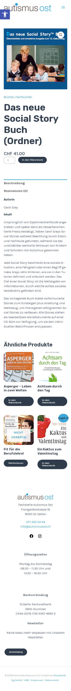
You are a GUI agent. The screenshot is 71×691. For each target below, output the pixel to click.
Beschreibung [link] (14, 183)
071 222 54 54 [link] (35, 522)
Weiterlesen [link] (15, 463)
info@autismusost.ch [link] (35, 526)
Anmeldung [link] (16, 652)
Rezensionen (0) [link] (16, 191)
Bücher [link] (9, 97)
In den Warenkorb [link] (14, 401)
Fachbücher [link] (23, 97)
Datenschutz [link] (51, 680)
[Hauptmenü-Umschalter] (63, 7)
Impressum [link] (37, 680)
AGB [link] (27, 680)
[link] (5, 14)
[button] (60, 34)
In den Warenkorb (32, 160)
